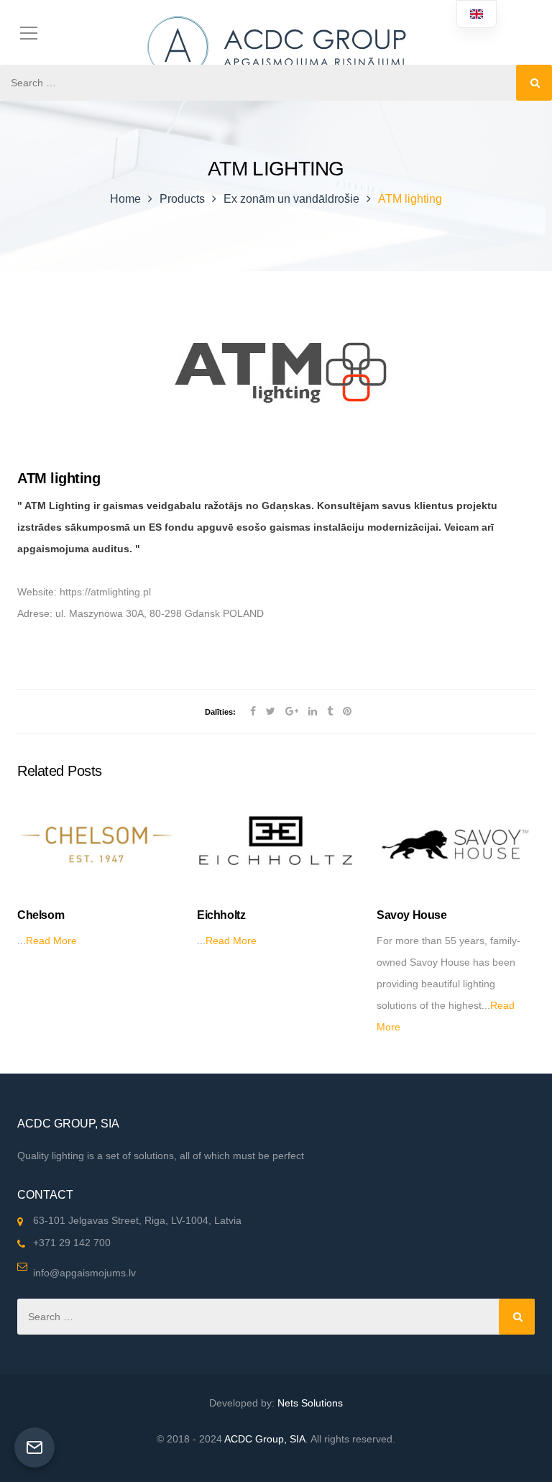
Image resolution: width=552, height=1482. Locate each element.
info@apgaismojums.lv (84, 1273)
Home (125, 199)
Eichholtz (221, 915)
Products (182, 199)
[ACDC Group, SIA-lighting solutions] (276, 42)
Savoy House (412, 915)
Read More (51, 940)
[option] (96, 874)
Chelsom (40, 915)
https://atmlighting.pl (105, 592)
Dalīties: (220, 712)
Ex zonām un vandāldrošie (291, 199)
